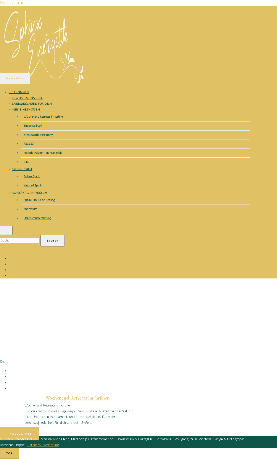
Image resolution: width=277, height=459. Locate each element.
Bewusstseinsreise (27, 98)
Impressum (30, 209)
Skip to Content (12, 3)
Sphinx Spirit (22, 169)
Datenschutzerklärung (37, 218)
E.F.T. (26, 161)
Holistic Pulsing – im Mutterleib (43, 152)
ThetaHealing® (33, 125)
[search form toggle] (6, 230)
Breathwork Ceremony (38, 134)
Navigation (15, 78)
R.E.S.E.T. (29, 143)
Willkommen (19, 92)
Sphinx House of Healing (39, 200)
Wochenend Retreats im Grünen (44, 116)
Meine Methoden (26, 109)
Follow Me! (20, 433)
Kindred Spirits (33, 185)
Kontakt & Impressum (29, 192)
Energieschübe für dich (32, 103)
